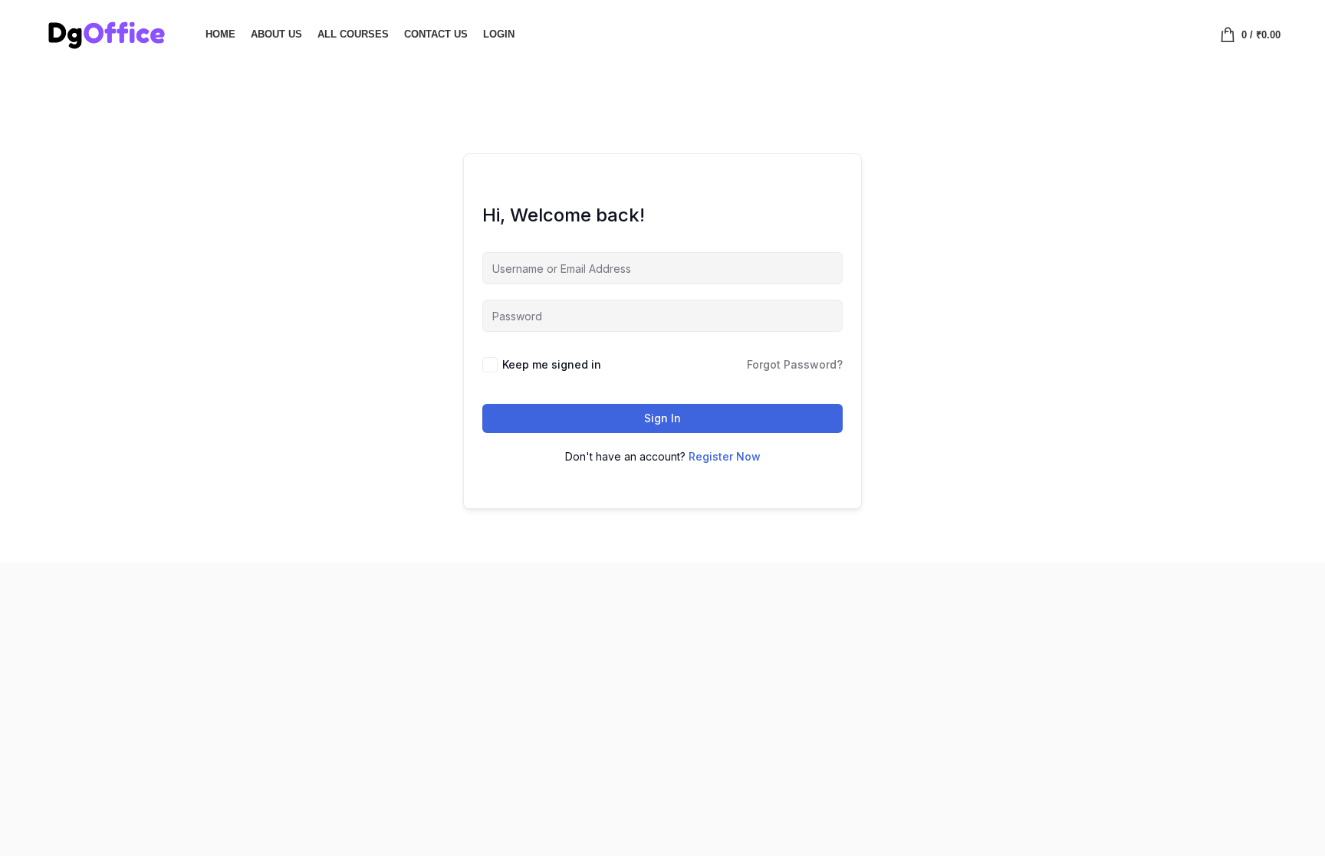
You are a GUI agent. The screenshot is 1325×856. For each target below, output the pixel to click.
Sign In (662, 418)
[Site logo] (105, 33)
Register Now (725, 456)
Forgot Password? (795, 364)
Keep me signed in (551, 364)
